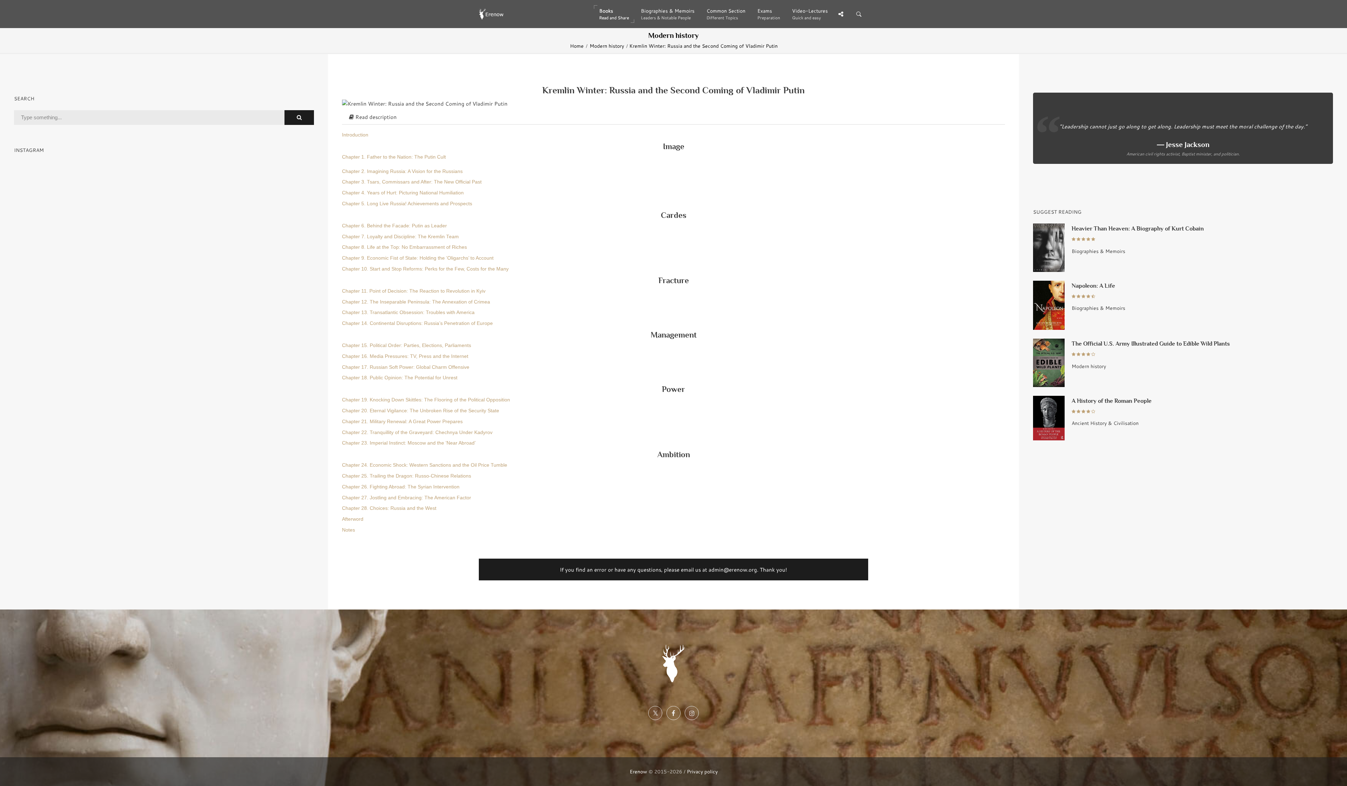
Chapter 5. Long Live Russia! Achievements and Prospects (407, 203)
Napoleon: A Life (1093, 285)
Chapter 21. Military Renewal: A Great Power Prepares (402, 421)
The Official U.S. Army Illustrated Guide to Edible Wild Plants (1151, 343)
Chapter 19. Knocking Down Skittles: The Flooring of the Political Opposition (426, 399)
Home (577, 46)
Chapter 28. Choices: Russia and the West (389, 508)
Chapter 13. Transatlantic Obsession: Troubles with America (408, 312)
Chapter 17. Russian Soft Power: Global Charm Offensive (405, 367)
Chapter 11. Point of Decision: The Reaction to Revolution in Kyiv (413, 291)
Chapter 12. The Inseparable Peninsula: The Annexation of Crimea (416, 302)
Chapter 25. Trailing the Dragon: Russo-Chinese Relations (406, 476)
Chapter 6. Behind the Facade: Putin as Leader (394, 225)
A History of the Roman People (1112, 401)
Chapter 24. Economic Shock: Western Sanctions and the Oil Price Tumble (424, 465)
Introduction (355, 135)
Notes (348, 530)
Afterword (352, 519)
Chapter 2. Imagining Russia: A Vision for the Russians (402, 171)
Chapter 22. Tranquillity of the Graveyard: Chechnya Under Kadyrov (417, 432)
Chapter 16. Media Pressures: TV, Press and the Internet (405, 356)
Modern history (607, 46)
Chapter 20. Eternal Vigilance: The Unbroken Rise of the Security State (420, 410)
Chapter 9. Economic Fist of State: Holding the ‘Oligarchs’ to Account (418, 258)
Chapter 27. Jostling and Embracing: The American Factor (406, 497)
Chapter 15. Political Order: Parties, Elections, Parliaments (406, 345)
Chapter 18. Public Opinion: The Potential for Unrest (399, 377)
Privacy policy (702, 771)
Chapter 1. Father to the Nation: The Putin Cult (394, 157)
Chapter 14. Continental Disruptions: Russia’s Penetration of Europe (417, 323)
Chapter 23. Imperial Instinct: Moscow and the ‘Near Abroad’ (409, 443)
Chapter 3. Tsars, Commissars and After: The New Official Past (412, 182)
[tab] (673, 117)
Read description (375, 116)
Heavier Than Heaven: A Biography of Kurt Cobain (1138, 228)
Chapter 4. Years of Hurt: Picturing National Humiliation (403, 192)
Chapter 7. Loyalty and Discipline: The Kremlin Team (400, 236)
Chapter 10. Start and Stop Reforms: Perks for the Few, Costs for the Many (425, 269)
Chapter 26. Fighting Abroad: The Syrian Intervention (401, 486)
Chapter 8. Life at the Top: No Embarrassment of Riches (404, 247)
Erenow (638, 771)
